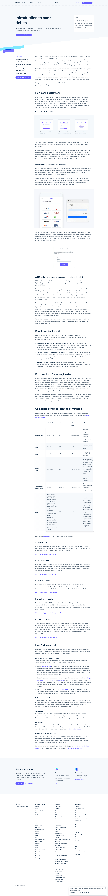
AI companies (58, 833)
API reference (58, 871)
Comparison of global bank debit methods (23, 69)
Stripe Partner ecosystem (61, 861)
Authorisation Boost (40, 810)
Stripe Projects (59, 879)
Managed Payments (40, 839)
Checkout (37, 817)
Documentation (59, 869)
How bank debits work (22, 59)
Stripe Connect (64, 689)
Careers (77, 837)
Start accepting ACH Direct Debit (45, 554)
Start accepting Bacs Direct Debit (46, 574)
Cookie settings (79, 827)
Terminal (37, 856)
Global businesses (60, 821)
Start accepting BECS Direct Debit (46, 592)
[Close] (105, 888)
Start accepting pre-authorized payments (48, 613)
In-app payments (59, 823)
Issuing (37, 835)
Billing (36, 812)
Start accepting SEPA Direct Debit (46, 637)
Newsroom (78, 839)
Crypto (37, 823)
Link (36, 837)
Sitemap (77, 824)
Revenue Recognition (40, 849)
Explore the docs (79, 779)
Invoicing (61, 680)
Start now (19, 783)
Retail (56, 851)
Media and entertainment (61, 843)
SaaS (56, 831)
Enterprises (58, 806)
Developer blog (59, 881)
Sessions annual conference (82, 815)
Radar (36, 847)
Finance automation (60, 819)
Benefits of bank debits (22, 62)
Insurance (57, 841)
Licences (77, 822)
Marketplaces (58, 825)
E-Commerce (58, 815)
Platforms (57, 829)
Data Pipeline (38, 825)
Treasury (37, 858)
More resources (79, 829)
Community (78, 812)
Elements (37, 827)
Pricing (56, 2)
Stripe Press (78, 841)
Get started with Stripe (23, 35)
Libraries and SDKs (60, 877)
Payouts (37, 845)
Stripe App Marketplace (61, 859)
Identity (37, 831)
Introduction (19, 56)
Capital (37, 815)
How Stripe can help (21, 73)
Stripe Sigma (38, 851)
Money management (60, 827)
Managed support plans (81, 851)
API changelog (58, 875)
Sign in (77, 2)
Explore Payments (60, 783)
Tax (36, 854)
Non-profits (58, 845)
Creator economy (59, 835)
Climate (37, 819)
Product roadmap (79, 834)
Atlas (36, 808)
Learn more (78, 30)
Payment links (38, 841)
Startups (57, 808)
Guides (18, 8)
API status (57, 873)
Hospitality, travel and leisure (62, 839)
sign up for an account (74, 748)
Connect (37, 821)
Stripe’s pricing (47, 536)
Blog (76, 810)
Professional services (60, 847)
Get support (78, 849)
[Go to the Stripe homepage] (17, 804)
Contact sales (86, 2)
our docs (77, 746)
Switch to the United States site (79, 892)
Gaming (57, 837)
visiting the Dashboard (74, 729)
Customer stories (79, 808)
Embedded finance (60, 817)
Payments (38, 843)
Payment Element (49, 680)
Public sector (58, 849)
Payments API (46, 666)
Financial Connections (40, 829)
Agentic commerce (60, 810)
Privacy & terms (79, 817)
